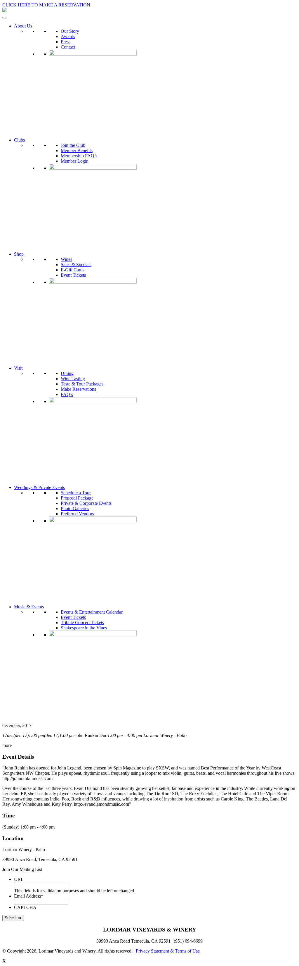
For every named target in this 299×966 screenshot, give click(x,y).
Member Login (74, 161)
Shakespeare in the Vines (84, 627)
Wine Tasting (73, 378)
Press (65, 41)
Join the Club (73, 145)
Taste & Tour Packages (82, 383)
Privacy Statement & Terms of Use (168, 950)
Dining (67, 373)
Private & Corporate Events (86, 503)
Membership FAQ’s (79, 155)
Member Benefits (77, 150)
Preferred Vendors (77, 513)
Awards (68, 36)
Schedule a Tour (76, 492)
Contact (68, 46)
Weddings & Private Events (39, 487)
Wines (66, 259)
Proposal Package (77, 497)
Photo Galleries (75, 508)
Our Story (70, 31)
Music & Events (29, 606)
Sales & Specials (76, 264)
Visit (18, 368)
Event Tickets (73, 275)
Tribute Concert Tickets (82, 622)
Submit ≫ (13, 918)
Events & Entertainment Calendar (92, 611)
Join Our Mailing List (22, 869)
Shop (19, 254)
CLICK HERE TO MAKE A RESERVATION (46, 4)
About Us (23, 25)
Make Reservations (78, 389)
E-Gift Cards (72, 269)
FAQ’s (67, 394)
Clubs (19, 139)
